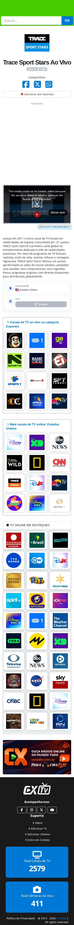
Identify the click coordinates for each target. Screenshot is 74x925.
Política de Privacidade (20, 918)
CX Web (61, 918)
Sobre (38, 823)
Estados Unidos (28, 289)
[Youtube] (52, 810)
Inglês (43, 69)
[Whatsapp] (49, 84)
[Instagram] (31, 810)
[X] (37, 84)
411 (37, 903)
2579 (37, 868)
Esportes (32, 69)
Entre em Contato (39, 840)
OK (67, 20)
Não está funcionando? (54, 227)
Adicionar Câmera (38, 834)
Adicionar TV (39, 828)
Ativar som (58, 212)
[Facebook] (26, 84)
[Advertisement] (37, 143)
